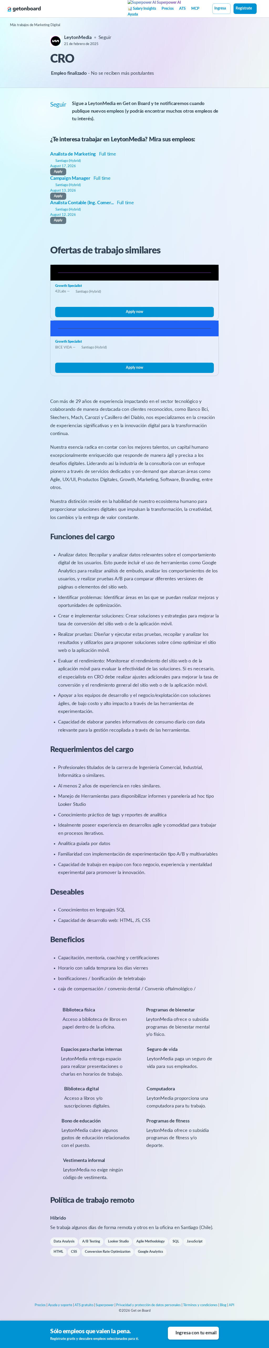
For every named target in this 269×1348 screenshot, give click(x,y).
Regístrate (244, 8)
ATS (182, 9)
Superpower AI (168, 2)
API (231, 1305)
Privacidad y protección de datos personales (148, 1305)
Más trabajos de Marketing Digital (35, 25)
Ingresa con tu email (195, 1333)
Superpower (105, 1305)
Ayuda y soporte (60, 1305)
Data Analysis (64, 1241)
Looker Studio (118, 1241)
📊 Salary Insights (142, 9)
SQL (176, 1241)
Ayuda (133, 14)
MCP (195, 9)
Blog (223, 1305)
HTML (58, 1252)
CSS (74, 1252)
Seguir (105, 37)
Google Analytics (150, 1252)
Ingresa (220, 8)
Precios (168, 9)
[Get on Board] (24, 9)
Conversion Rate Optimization (107, 1252)
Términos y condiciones (200, 1305)
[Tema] (259, 9)
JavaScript (195, 1241)
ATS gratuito (84, 1305)
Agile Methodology (150, 1241)
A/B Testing (91, 1241)
